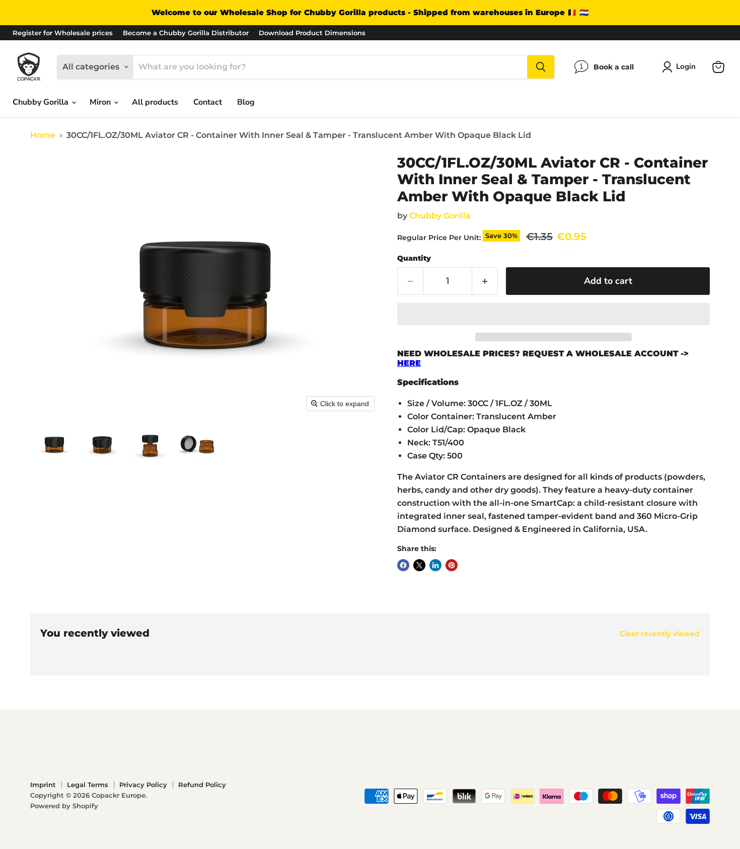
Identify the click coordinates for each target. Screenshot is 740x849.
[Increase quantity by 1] (485, 281)
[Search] (540, 67)
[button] (681, 67)
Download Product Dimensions (312, 33)
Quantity (414, 258)
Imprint (43, 785)
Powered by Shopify (64, 806)
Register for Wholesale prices (63, 33)
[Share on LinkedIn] (435, 565)
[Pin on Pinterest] (452, 565)
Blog (246, 102)
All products (155, 102)
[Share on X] (419, 565)
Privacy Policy (143, 785)
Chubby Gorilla (41, 102)
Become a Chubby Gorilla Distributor (186, 33)
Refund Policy (202, 785)
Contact (207, 102)
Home (42, 135)
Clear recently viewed (660, 634)
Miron (101, 102)
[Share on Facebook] (403, 565)
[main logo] (29, 67)
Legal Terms (87, 785)
